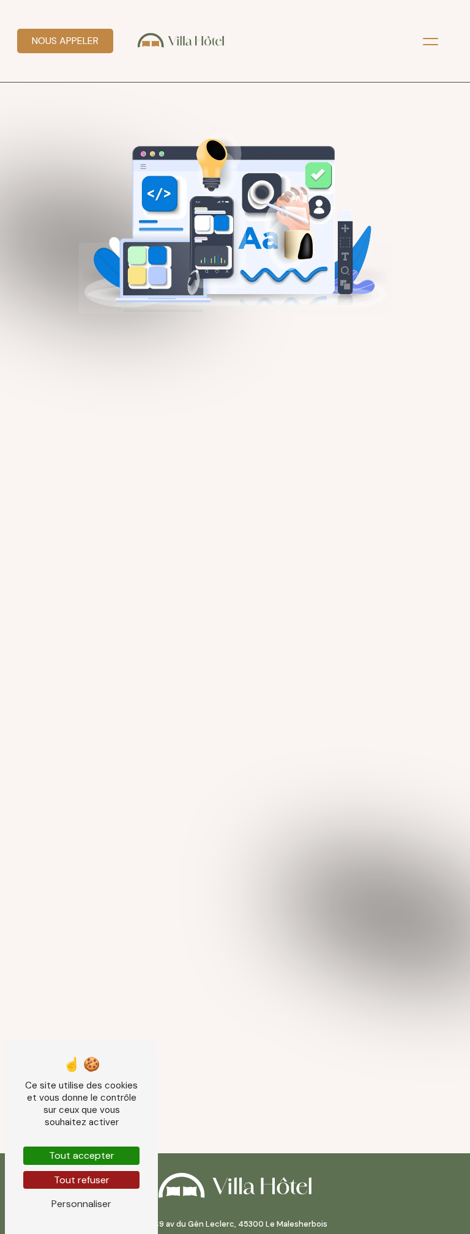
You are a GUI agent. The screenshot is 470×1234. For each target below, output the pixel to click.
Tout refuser (82, 1179)
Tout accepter (81, 1155)
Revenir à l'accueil (235, 485)
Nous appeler (65, 40)
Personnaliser (81, 1203)
